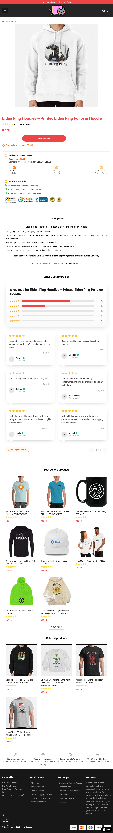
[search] (103, 10)
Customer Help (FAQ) (68, 798)
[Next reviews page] (105, 450)
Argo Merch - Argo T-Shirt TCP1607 (90, 561)
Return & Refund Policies (69, 791)
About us (35, 783)
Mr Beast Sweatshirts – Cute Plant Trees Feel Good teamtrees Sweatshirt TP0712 (55, 682)
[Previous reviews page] (91, 450)
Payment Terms (65, 787)
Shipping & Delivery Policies (70, 783)
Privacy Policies (37, 791)
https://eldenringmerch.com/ (87, 256)
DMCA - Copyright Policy (41, 794)
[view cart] (108, 10)
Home (5, 21)
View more (56, 627)
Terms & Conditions (39, 787)
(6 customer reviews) (23, 124)
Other (13, 21)
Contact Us (63, 794)
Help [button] (108, 830)
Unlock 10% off (5, 820)
